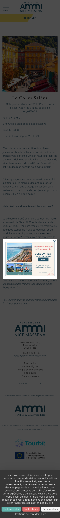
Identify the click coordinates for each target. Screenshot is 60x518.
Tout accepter (11, 509)
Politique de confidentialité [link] (30, 514)
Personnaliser (50, 509)
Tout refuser (31, 509)
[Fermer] (54, 241)
